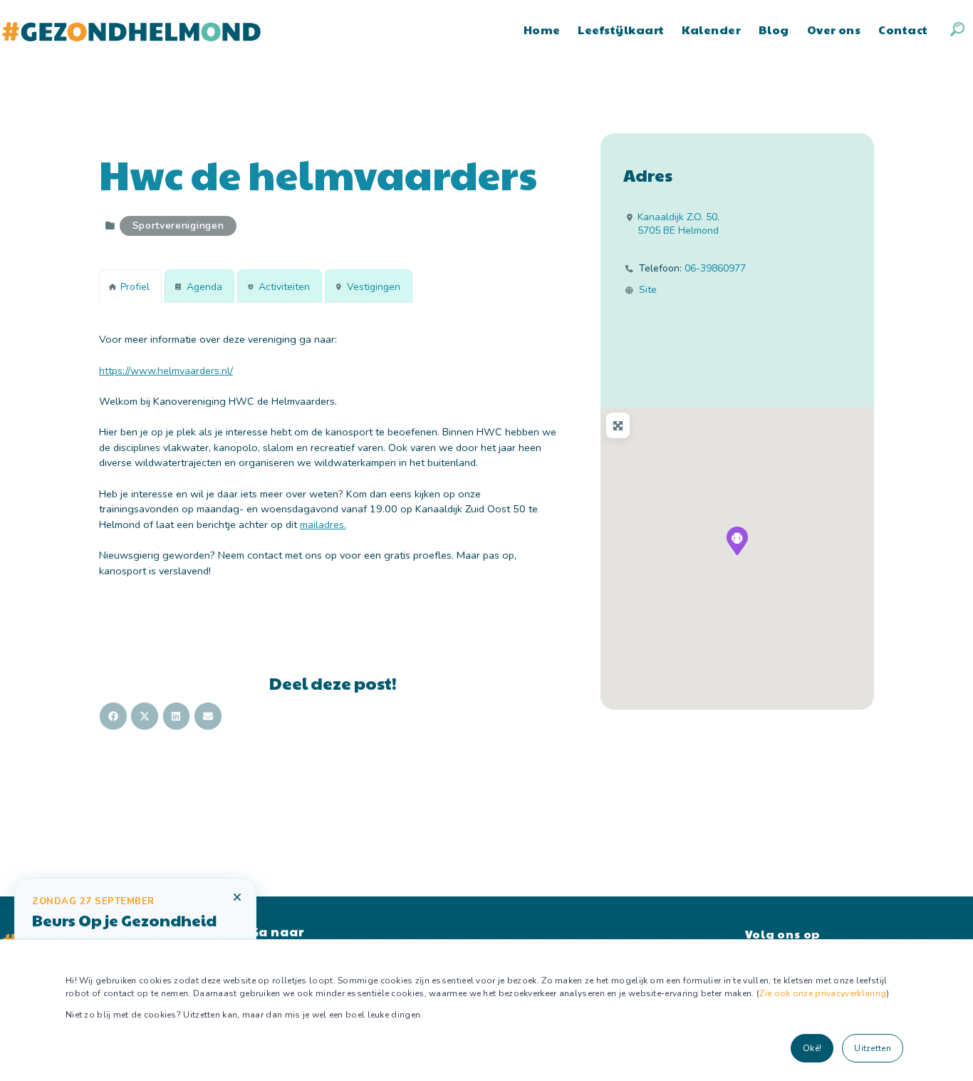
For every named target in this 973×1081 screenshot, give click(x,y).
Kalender (711, 29)
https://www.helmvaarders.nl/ (166, 370)
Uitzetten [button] (872, 1048)
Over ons (834, 29)
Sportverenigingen (178, 225)
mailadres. (323, 524)
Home (542, 29)
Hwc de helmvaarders (318, 174)
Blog (774, 29)
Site (648, 290)
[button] (737, 541)
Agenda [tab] (204, 287)
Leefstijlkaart (621, 29)
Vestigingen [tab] (373, 287)
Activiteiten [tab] (284, 287)
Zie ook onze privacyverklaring (822, 993)
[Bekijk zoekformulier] (957, 29)
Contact (902, 29)
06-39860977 (715, 268)
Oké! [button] (812, 1048)
